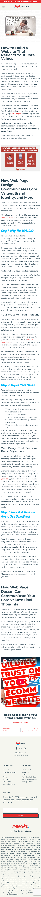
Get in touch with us (20, 723)
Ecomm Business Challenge (26, 1)
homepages (15, 114)
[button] (3, 6)
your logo (5, 479)
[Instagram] (25, 748)
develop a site (7, 218)
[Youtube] (20, 748)
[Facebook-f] (16, 748)
